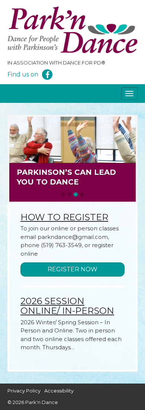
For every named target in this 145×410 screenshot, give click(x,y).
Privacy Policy (24, 391)
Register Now (72, 269)
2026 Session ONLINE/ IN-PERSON (67, 306)
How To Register (64, 217)
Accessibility (59, 391)
